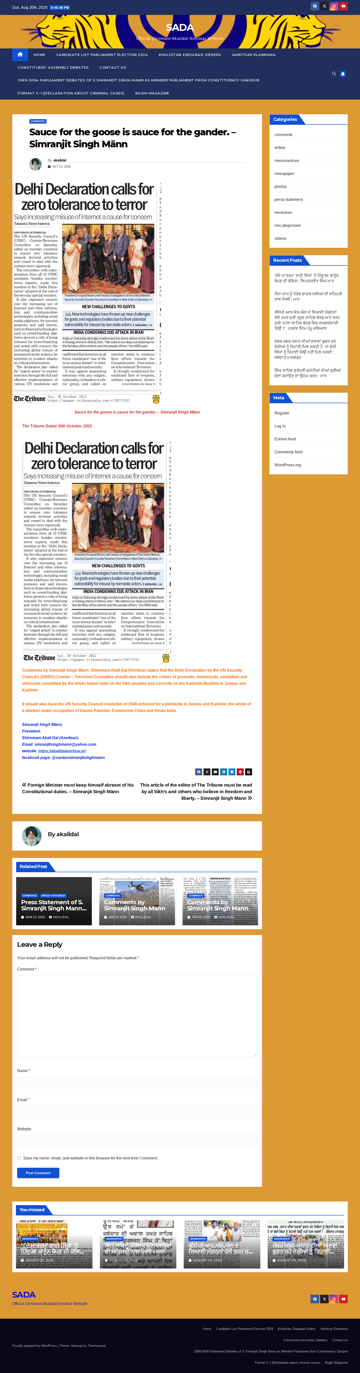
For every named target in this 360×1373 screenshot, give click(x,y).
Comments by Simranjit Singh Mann (134, 905)
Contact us (112, 67)
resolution (283, 212)
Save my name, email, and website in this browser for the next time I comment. (90, 1158)
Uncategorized (288, 225)
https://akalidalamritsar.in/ (62, 751)
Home (39, 55)
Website (24, 1129)
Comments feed (289, 452)
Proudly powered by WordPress (35, 1346)
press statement (53, 895)
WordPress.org (288, 465)
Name (23, 1071)
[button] (334, 74)
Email (23, 1100)
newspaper (284, 174)
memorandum (287, 161)
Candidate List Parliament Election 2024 (102, 55)
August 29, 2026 (39, 1260)
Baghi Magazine (152, 93)
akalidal (59, 160)
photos (281, 186)
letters (280, 148)
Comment (26, 969)
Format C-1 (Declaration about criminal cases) (71, 93)
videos (280, 238)
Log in (280, 426)
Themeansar (96, 1346)
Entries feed (285, 439)
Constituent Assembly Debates (53, 67)
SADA (180, 27)
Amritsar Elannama (254, 55)
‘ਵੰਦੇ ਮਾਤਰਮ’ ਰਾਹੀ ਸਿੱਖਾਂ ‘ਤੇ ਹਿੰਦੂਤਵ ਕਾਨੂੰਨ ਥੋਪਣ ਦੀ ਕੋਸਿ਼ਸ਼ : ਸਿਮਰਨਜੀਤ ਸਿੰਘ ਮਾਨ (53, 1251)
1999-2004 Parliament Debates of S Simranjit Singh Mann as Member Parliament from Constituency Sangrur (139, 80)
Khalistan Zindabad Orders (190, 55)
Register (282, 413)
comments (38, 121)
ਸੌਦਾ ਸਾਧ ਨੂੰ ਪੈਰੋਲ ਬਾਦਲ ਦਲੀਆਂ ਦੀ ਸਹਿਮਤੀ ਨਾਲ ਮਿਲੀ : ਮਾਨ (138, 1248)
